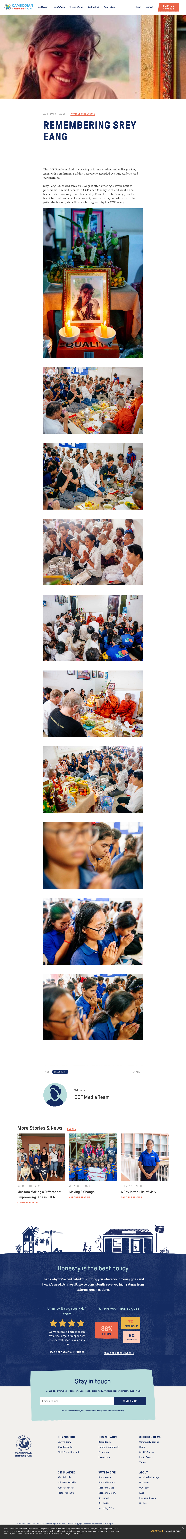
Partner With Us (66, 1493)
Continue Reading (28, 1202)
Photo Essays (146, 1457)
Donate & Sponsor (168, 7)
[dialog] (93, 1532)
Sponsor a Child (106, 1487)
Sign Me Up (130, 1401)
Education (104, 1452)
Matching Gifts (106, 1508)
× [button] (183, 1528)
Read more (77, 1533)
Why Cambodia (65, 1447)
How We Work (59, 7)
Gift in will (104, 1498)
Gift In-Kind (104, 1503)
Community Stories (149, 1442)
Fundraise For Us (66, 1487)
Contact (149, 7)
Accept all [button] (157, 1531)
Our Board (144, 1482)
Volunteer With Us (67, 1482)
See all (71, 1129)
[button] (175, 1531)
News (142, 1447)
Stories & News (76, 7)
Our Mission (43, 7)
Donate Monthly (107, 1482)
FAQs (141, 1493)
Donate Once (105, 1477)
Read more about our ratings (67, 1352)
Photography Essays (82, 114)
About (138, 7)
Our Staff (144, 1487)
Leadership (60, 1072)
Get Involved (93, 7)
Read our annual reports (119, 1353)
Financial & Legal (148, 1498)
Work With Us (64, 1477)
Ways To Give (109, 7)
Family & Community (109, 1447)
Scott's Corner (146, 1452)
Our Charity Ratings (149, 1477)
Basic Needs (105, 1442)
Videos (142, 1462)
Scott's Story (64, 1442)
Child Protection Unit (68, 1452)
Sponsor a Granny (107, 1493)
